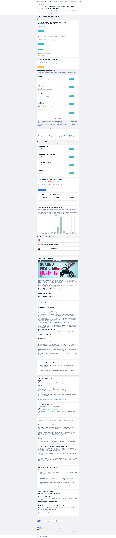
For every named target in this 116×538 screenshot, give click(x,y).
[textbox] (75, 1)
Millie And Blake (54, 137)
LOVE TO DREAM (67, 135)
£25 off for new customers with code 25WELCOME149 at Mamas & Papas (56, 322)
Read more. (54, 11)
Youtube (39, 332)
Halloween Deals (50, 528)
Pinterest (43, 332)
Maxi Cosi (47, 136)
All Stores (60, 528)
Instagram (46, 332)
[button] (56, 1)
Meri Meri (55, 136)
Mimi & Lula (51, 136)
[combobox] (75, 1)
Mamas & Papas (57, 10)
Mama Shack (49, 137)
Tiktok (49, 332)
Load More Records (42, 190)
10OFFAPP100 (67, 10)
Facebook (74, 331)
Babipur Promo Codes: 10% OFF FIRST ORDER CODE (49, 244)
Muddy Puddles (44, 137)
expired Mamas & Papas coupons (55, 124)
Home (50, 1)
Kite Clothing (66, 136)
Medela (62, 136)
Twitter (52, 332)
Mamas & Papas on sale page (48, 311)
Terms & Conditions (72, 531)
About (66, 1)
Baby (41, 4)
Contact (70, 530)
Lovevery (40, 137)
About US (70, 528)
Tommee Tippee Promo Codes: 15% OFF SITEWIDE (49, 248)
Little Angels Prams (72, 136)
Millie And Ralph (43, 136)
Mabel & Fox (59, 136)
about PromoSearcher (60, 399)
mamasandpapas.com (60, 424)
